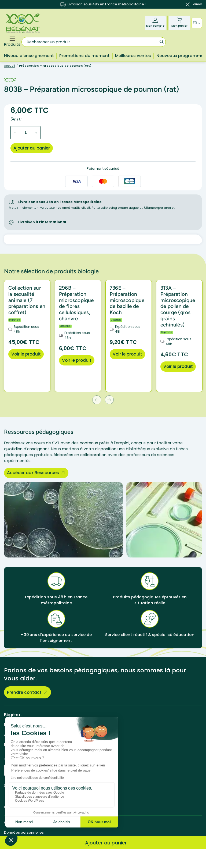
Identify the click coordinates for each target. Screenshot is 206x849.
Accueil (9, 66)
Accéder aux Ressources (33, 472)
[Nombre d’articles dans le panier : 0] (179, 20)
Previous (96, 399)
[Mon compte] (155, 20)
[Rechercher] (161, 41)
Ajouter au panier (31, 148)
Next (109, 399)
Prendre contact (24, 692)
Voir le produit (26, 354)
